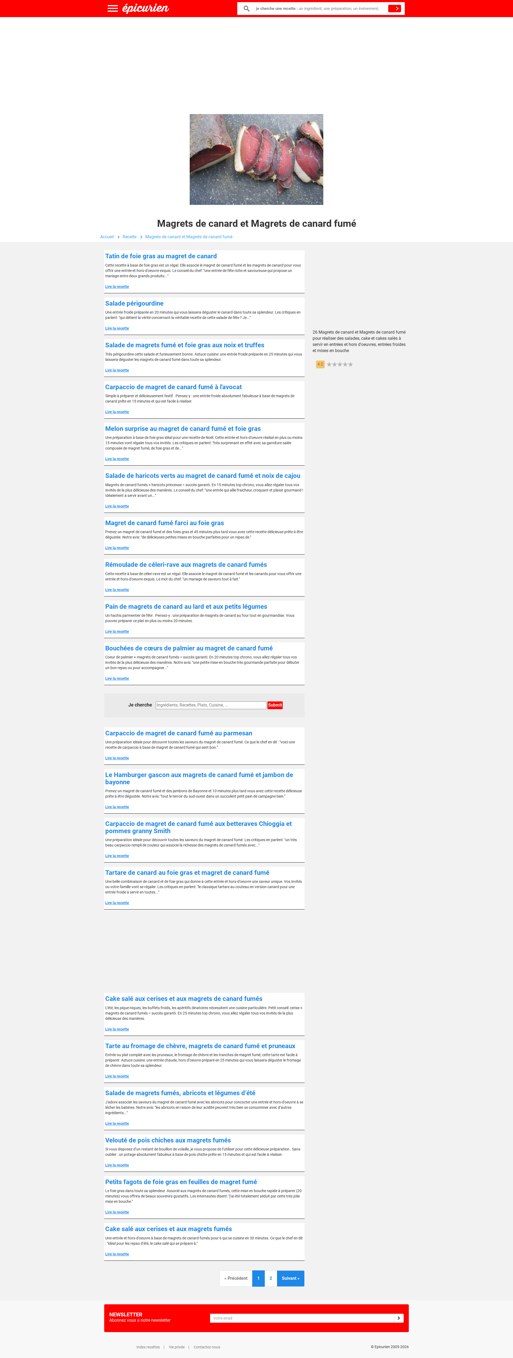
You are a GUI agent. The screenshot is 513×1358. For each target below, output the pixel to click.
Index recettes (148, 1347)
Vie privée (177, 1347)
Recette (130, 236)
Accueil (107, 236)
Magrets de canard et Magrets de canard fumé (188, 236)
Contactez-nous (207, 1347)
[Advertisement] (256, 60)
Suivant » (291, 1278)
